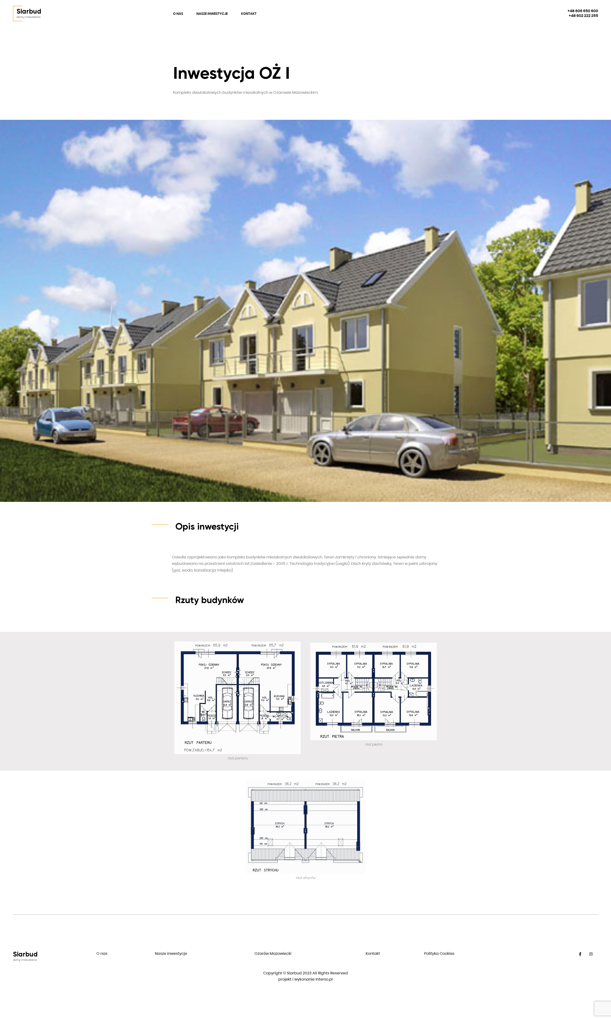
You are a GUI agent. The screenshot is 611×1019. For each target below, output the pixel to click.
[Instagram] (591, 954)
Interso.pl (324, 979)
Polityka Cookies (439, 953)
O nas (178, 13)
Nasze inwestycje (212, 13)
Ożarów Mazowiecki (272, 953)
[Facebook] (580, 954)
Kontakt (249, 13)
